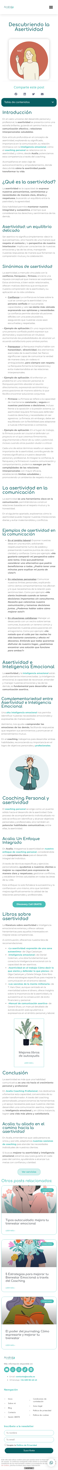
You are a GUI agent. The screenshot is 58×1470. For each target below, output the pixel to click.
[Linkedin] (31, 1369)
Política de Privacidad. (27, 1445)
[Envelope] (6, 1369)
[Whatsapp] (13, 1369)
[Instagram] (19, 1369)
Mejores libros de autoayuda (29, 1054)
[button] (51, 7)
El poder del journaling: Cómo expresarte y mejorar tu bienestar (27, 1335)
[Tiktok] (25, 1369)
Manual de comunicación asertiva (28, 1003)
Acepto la (22, 1445)
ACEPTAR (29, 1468)
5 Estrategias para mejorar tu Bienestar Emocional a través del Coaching (27, 1278)
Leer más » (29, 1063)
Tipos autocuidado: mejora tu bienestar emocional (27, 1222)
